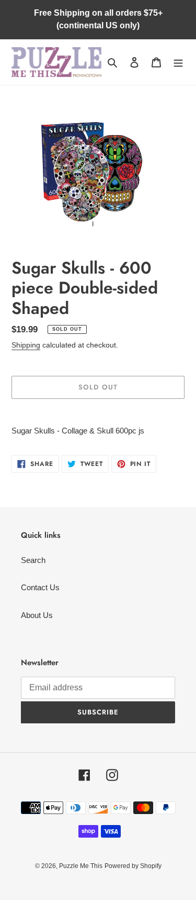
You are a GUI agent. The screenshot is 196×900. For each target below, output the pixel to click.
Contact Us (40, 587)
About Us (37, 615)
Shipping (25, 345)
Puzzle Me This (80, 866)
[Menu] (178, 62)
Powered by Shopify (133, 866)
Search (33, 560)
